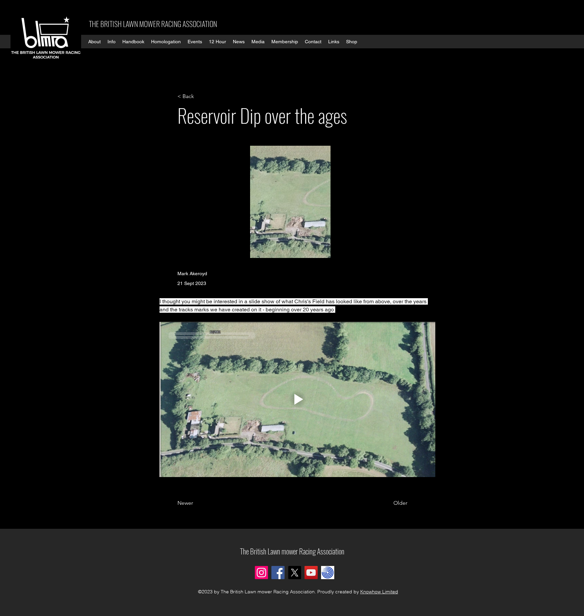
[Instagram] (261, 572)
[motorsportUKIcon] (327, 572)
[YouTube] (311, 572)
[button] (94, 41)
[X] (294, 572)
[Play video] (297, 399)
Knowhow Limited (379, 592)
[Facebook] (278, 572)
